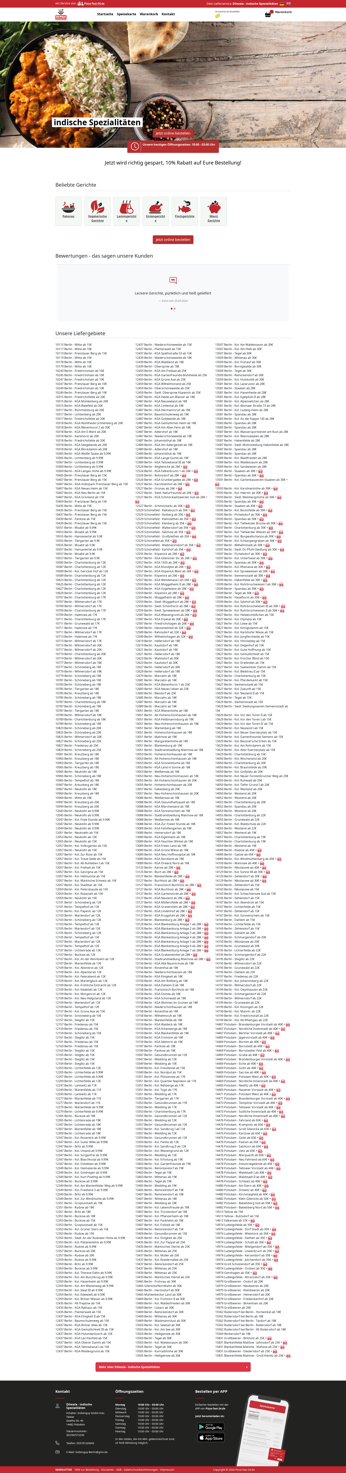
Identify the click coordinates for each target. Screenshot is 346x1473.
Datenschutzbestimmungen (141, 1469)
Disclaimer (107, 1469)
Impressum (167, 1469)
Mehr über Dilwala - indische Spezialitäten (129, 1367)
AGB (119, 1469)
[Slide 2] (174, 308)
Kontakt (168, 14)
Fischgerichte (184, 216)
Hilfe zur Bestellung (87, 1469)
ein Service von (66, 3)
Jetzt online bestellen (173, 133)
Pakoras (68, 216)
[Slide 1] (172, 308)
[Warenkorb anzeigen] (268, 15)
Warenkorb (149, 14)
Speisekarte (126, 14)
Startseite (105, 14)
